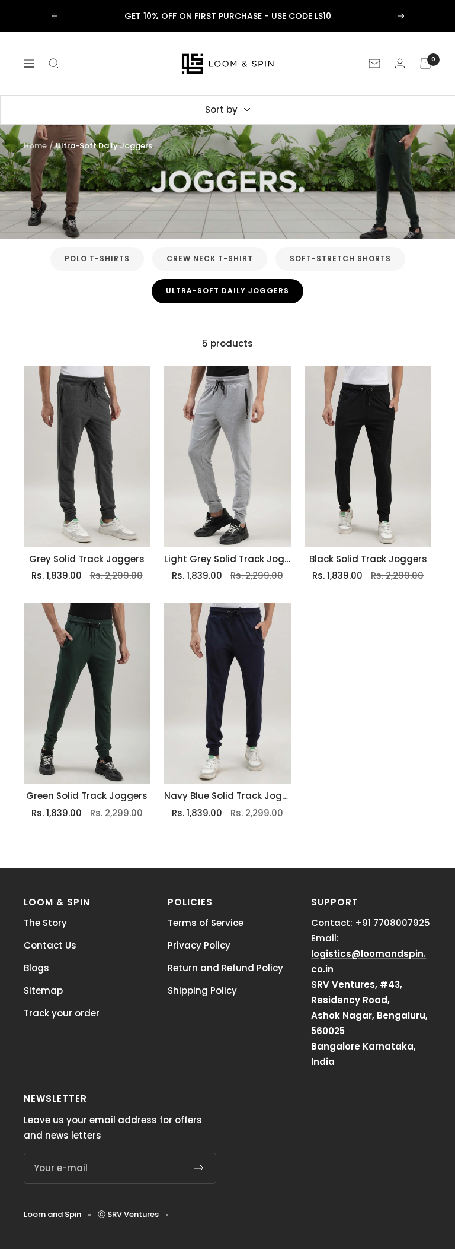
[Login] (400, 63)
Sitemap (43, 990)
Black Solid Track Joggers (368, 559)
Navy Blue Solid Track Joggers (227, 796)
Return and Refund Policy (225, 968)
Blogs (36, 968)
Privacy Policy (199, 945)
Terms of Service (205, 923)
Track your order (62, 1013)
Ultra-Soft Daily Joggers (227, 291)
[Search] (54, 63)
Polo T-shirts (97, 258)
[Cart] (425, 63)
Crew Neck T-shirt (209, 258)
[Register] (199, 1168)
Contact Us (50, 945)
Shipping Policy (202, 990)
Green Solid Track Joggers (87, 796)
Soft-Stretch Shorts (340, 258)
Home (35, 145)
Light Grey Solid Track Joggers (227, 559)
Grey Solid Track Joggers (87, 559)
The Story (45, 923)
